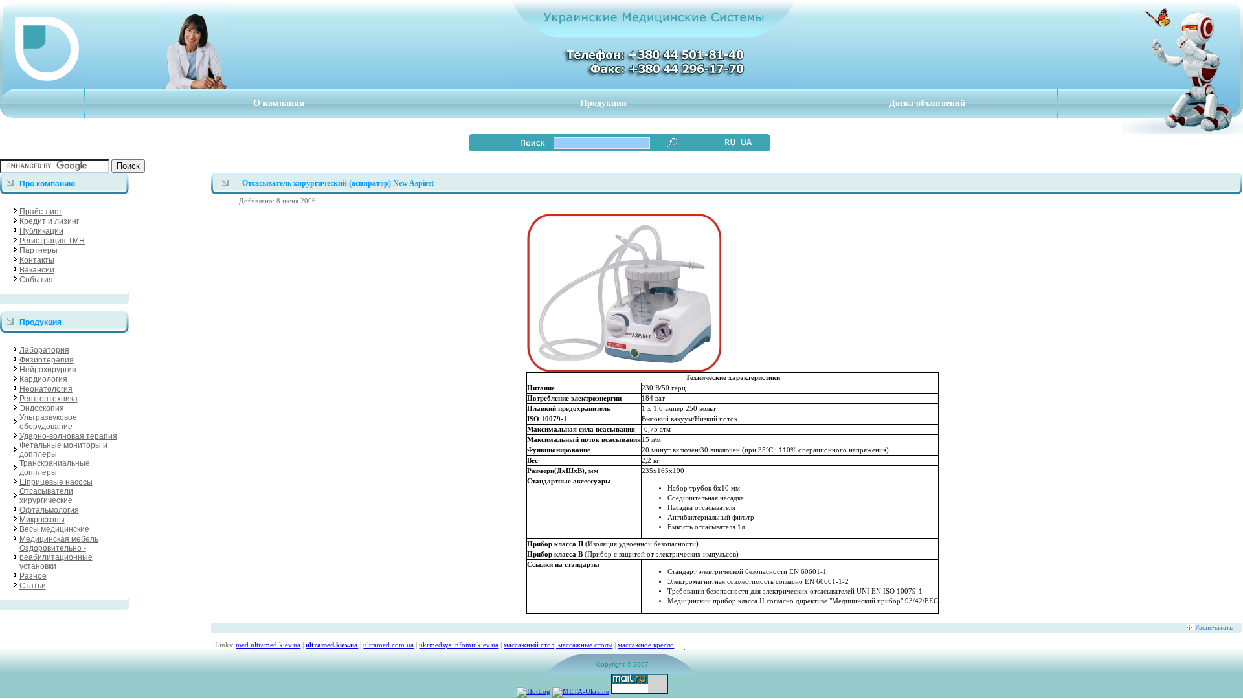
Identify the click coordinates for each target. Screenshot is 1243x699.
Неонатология (46, 389)
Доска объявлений (927, 103)
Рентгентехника (48, 398)
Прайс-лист (40, 211)
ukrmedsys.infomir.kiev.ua (458, 645)
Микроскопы (42, 519)
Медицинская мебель (58, 539)
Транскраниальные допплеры (54, 468)
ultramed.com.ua (388, 645)
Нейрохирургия (47, 369)
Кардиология (43, 379)
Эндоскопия (41, 408)
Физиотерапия (46, 359)
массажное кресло (646, 645)
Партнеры (38, 250)
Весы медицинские (54, 529)
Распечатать (1214, 627)
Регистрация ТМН (52, 240)
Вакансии (36, 269)
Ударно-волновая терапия (68, 436)
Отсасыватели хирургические (46, 496)
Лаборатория (44, 350)
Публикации (41, 231)
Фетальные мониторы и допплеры (63, 450)
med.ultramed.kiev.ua (268, 645)
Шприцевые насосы (56, 482)
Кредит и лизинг (49, 221)
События (36, 279)
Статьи (32, 585)
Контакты (36, 260)
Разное (33, 576)
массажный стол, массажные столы (558, 645)
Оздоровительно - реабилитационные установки (56, 557)
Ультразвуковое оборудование (48, 422)
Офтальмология (49, 510)
